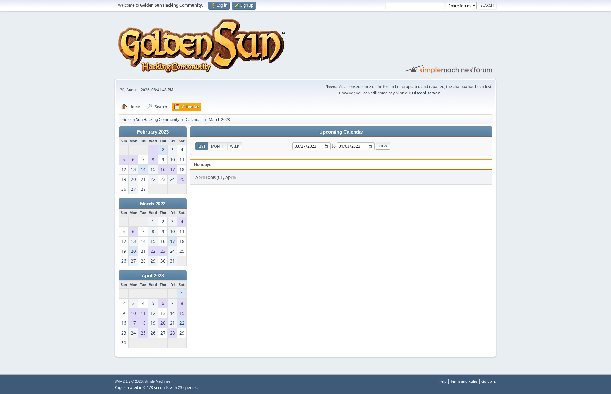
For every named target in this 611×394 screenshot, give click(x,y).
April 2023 (153, 275)
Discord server (425, 93)
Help (442, 381)
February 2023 (153, 132)
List (201, 146)
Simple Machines (157, 381)
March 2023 (152, 203)
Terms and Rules (464, 381)
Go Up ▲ (488, 381)
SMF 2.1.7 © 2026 (129, 381)
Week (234, 146)
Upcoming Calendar (341, 132)
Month (217, 146)
